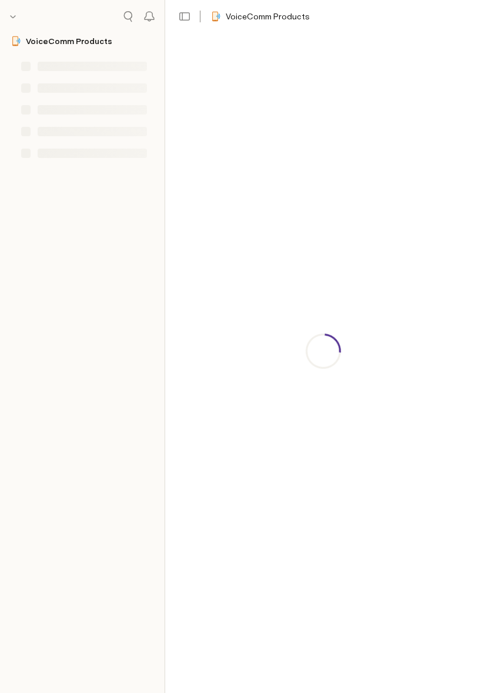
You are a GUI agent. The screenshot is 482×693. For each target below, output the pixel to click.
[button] (184, 16)
